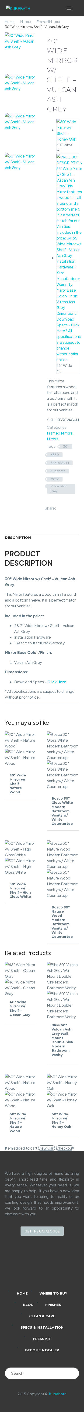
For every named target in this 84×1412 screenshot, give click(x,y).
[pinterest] (60, 1266)
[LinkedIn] (47, 513)
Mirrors (25, 21)
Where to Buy (53, 1293)
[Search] (73, 1373)
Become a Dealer (42, 1350)
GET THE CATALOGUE (42, 1231)
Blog (28, 1305)
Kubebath (58, 471)
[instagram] (36, 1266)
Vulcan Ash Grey (58, 488)
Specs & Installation (42, 1327)
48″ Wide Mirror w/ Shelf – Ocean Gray (20, 1008)
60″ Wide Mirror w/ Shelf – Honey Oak (61, 1120)
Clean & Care (42, 1316)
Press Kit (42, 1339)
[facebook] (48, 1266)
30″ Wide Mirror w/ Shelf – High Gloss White (20, 890)
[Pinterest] (73, 507)
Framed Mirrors (48, 21)
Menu (69, 8)
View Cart (46, 1148)
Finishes (53, 1305)
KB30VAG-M (60, 463)
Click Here (56, 681)
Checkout (65, 1148)
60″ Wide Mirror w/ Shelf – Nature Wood (18, 1122)
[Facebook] (60, 507)
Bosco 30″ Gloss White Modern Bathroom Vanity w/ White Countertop (62, 811)
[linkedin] (24, 1266)
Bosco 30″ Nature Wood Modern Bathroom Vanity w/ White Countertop (62, 922)
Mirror (55, 479)
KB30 (55, 455)
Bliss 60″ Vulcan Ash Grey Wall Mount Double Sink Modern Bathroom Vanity (62, 1040)
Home (9, 21)
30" (66, 446)
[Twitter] (66, 507)
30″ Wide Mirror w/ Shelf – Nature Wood (18, 783)
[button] (76, 8)
